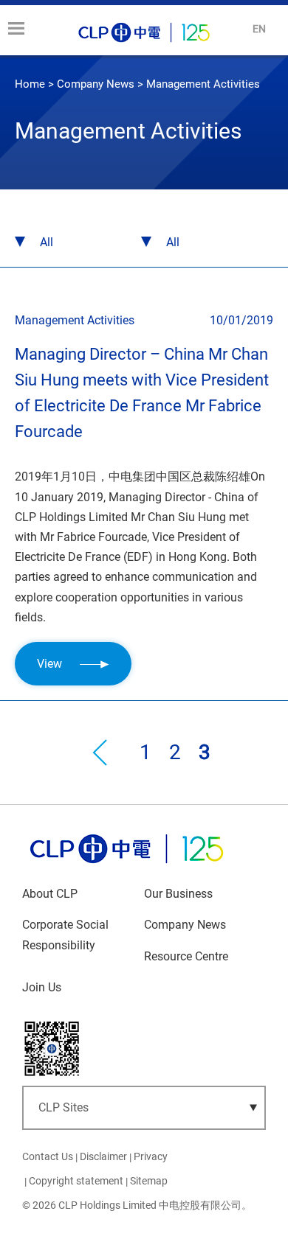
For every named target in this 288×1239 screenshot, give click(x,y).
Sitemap (149, 1181)
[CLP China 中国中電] (126, 866)
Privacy (151, 1156)
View (51, 664)
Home (30, 84)
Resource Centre (186, 956)
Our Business (178, 894)
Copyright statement (76, 1181)
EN (259, 29)
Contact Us (47, 1156)
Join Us (41, 987)
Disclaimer (103, 1156)
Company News (95, 84)
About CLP (50, 894)
